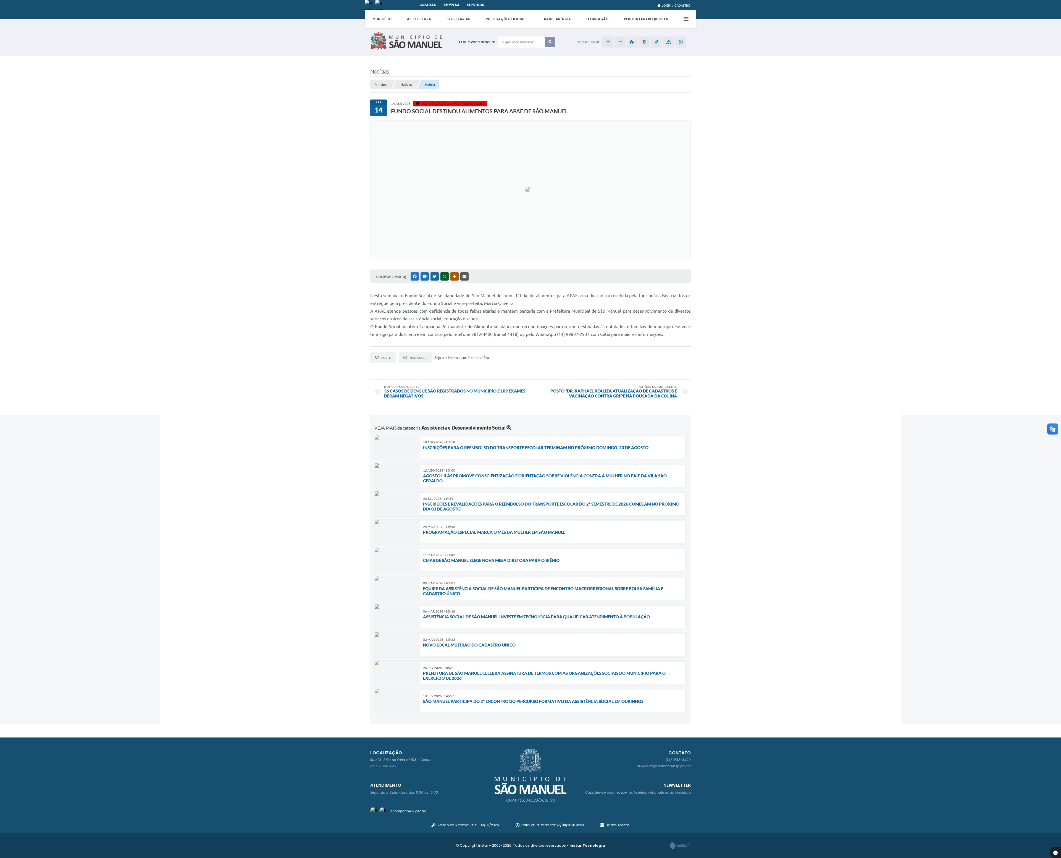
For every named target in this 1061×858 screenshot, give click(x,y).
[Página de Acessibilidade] (680, 42)
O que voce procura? (478, 42)
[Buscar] (550, 42)
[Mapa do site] (668, 42)
